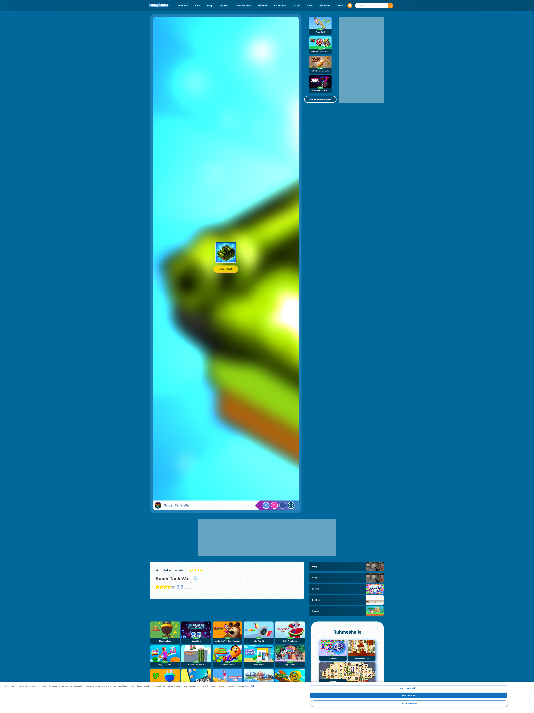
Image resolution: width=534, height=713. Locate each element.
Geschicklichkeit (243, 5)
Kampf (210, 5)
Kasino (296, 5)
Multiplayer (325, 5)
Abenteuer (183, 5)
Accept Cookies (408, 695)
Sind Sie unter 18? (409, 703)
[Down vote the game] (274, 505)
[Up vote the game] (266, 505)
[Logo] (159, 5)
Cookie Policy (250, 686)
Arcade (179, 570)
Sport (310, 5)
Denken (224, 5)
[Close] (529, 697)
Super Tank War (196, 570)
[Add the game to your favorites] (195, 578)
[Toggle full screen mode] (291, 505)
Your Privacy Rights (408, 688)
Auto (197, 5)
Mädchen (262, 5)
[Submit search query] (390, 5)
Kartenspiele (280, 5)
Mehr (340, 5)
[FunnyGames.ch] (157, 570)
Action (167, 570)
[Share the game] (282, 505)
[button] (349, 5)
